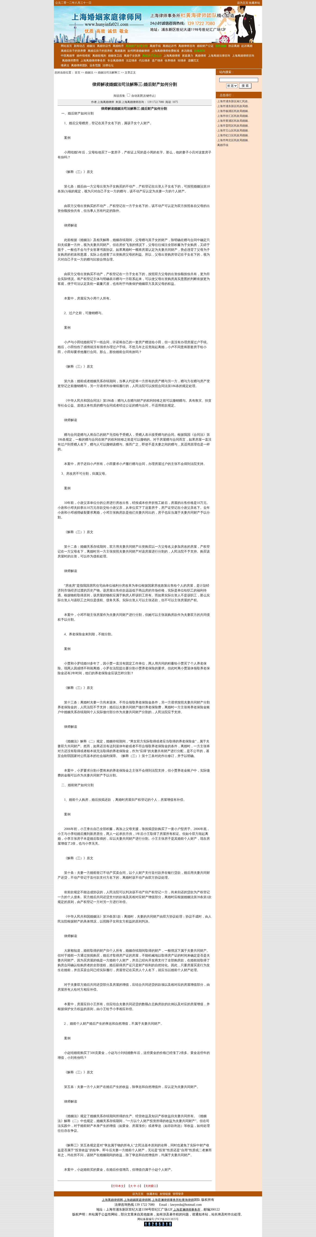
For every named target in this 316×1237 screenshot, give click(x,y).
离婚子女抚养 (132, 55)
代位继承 (144, 60)
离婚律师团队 (79, 65)
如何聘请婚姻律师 (138, 50)
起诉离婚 (246, 46)
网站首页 (66, 46)
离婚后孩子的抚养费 (73, 50)
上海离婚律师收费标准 (165, 50)
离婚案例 (120, 50)
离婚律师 (200, 55)
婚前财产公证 (205, 46)
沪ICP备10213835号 (167, 1219)
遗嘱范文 (193, 60)
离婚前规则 (99, 55)
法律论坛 (108, 65)
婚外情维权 (83, 55)
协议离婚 (233, 46)
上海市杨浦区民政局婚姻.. (233, 111)
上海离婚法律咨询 (219, 55)
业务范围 (95, 65)
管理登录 (178, 1194)
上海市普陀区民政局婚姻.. (233, 125)
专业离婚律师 (115, 60)
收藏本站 (254, 2)
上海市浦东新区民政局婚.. (233, 106)
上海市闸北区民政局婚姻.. (233, 140)
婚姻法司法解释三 (109, 72)
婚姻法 (91, 46)
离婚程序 (118, 46)
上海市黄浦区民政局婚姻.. (233, 120)
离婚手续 (155, 46)
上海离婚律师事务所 (93, 60)
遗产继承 (157, 60)
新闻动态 (79, 46)
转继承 (182, 60)
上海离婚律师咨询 (243, 55)
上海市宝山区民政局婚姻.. (233, 130)
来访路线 (186, 50)
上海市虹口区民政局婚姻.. (233, 135)
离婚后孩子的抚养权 (100, 50)
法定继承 (131, 60)
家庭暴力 (187, 55)
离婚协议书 (104, 46)
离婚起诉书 (170, 46)
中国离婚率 (68, 55)
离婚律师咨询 (186, 46)
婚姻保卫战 (115, 55)
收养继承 (170, 60)
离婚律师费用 (70, 60)
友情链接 (165, 1194)
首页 (77, 72)
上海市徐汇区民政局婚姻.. (233, 116)
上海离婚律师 (172, 55)
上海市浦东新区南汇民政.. (233, 101)
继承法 (65, 65)
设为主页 (242, 2)
